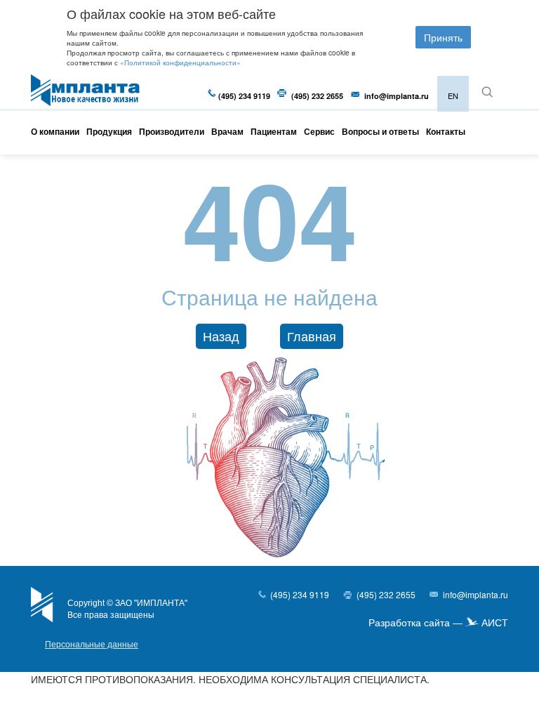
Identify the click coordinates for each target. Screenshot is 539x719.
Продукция (109, 131)
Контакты (445, 131)
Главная (311, 335)
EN (453, 95)
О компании (55, 131)
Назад (221, 335)
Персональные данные (91, 644)
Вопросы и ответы (380, 131)
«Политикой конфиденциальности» (180, 62)
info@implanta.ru (396, 96)
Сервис (319, 131)
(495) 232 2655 (317, 96)
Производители (171, 131)
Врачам (227, 131)
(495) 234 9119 (244, 96)
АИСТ (494, 622)
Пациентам (274, 131)
